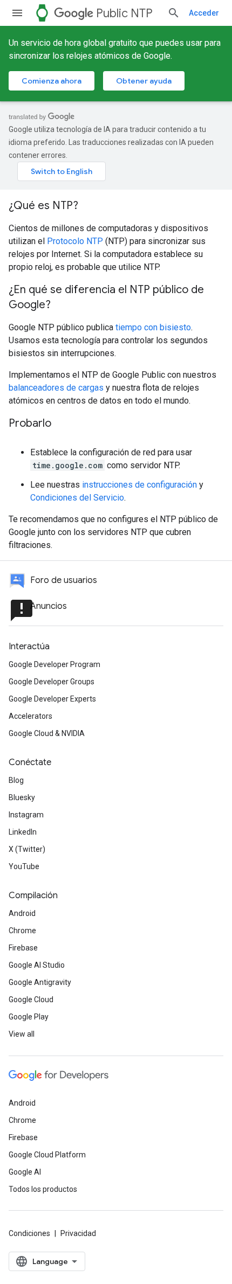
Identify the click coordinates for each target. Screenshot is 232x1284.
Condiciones (29, 1233)
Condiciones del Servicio (77, 497)
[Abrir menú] (17, 13)
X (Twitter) (27, 849)
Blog (16, 780)
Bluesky (22, 797)
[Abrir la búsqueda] (173, 12)
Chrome (22, 930)
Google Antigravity (40, 982)
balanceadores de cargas (56, 388)
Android (22, 913)
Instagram (26, 814)
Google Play (29, 1016)
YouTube (24, 866)
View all (22, 1034)
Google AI (25, 1172)
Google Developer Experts (52, 699)
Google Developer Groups (51, 681)
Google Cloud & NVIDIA (47, 733)
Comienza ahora (51, 81)
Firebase (23, 947)
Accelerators (30, 716)
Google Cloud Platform (47, 1154)
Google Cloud (31, 999)
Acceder (204, 13)
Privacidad (78, 1233)
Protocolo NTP (75, 241)
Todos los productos (43, 1189)
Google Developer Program (54, 664)
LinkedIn (23, 832)
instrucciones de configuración (139, 485)
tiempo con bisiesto (153, 327)
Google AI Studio (37, 965)
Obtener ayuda (144, 81)
